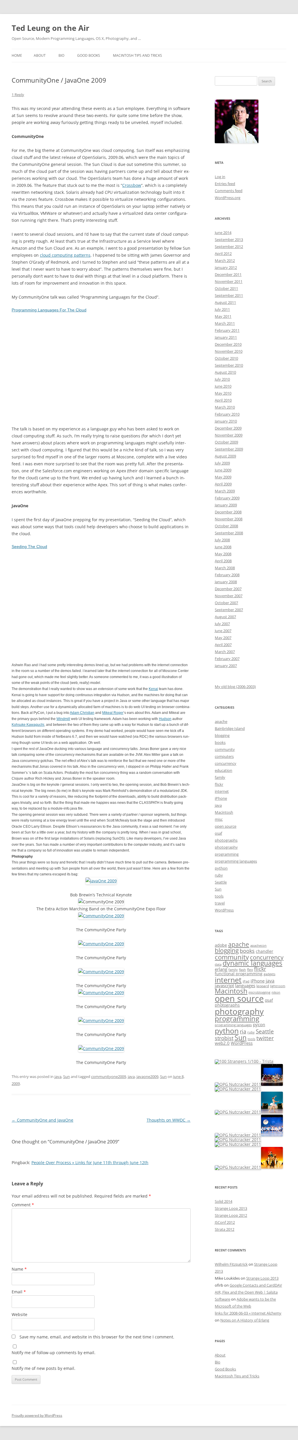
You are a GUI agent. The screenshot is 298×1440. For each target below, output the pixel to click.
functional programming (238, 973)
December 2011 (228, 274)
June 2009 (223, 470)
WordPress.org (227, 197)
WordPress (224, 910)
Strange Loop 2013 (231, 1208)
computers (224, 756)
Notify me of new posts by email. (43, 1368)
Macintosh (224, 812)
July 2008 (222, 539)
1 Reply (18, 94)
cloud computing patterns (65, 255)
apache (221, 721)
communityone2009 (108, 1076)
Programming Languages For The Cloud (49, 310)
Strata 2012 (224, 1229)
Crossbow (131, 185)
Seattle (221, 882)
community (225, 749)
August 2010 (225, 372)
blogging (222, 735)
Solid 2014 (223, 1201)
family (220, 777)
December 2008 (228, 512)
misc (219, 819)
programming (227, 854)
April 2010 (223, 400)
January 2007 (226, 665)
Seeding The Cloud (29, 546)
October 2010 (226, 358)
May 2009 (223, 477)
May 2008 (223, 553)
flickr (219, 784)
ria (243, 1031)
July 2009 (222, 463)
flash (242, 970)
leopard (262, 985)
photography (226, 847)
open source (225, 826)
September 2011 (229, 295)
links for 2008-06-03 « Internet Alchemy (248, 1313)
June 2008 (223, 546)
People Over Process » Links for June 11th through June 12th (89, 1162)
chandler (264, 951)
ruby (219, 875)
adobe (221, 945)
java (57, 1076)
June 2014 (223, 232)
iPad (246, 981)
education (223, 770)
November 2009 (228, 435)
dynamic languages (252, 963)
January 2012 (226, 267)
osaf (218, 833)
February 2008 (227, 574)
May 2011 (223, 316)
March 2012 (225, 260)
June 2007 (223, 630)
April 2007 (223, 644)
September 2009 (229, 449)
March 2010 (225, 407)
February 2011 (227, 330)
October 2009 (226, 442)
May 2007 (223, 637)
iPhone (221, 798)
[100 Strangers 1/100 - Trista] (244, 1061)
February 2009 (227, 498)
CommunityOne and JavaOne (42, 1120)
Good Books (88, 55)
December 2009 (228, 428)
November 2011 (228, 281)
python (221, 868)
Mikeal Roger (112, 713)
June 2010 (223, 386)
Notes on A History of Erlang (244, 1320)
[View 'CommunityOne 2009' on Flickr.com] (101, 915)
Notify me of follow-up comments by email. (53, 1352)
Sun (66, 1076)
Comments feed (228, 190)
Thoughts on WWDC (169, 1120)
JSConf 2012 (225, 1222)
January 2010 (226, 421)
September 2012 (229, 246)
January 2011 (226, 337)
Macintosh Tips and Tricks (137, 55)
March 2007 (225, 651)
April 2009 (223, 484)
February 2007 (227, 658)
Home (17, 55)
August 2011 (225, 302)
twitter (265, 1038)
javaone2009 (147, 1076)
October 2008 (226, 526)
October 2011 (226, 288)
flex (250, 969)
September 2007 (229, 609)
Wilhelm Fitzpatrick (231, 1264)
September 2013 (229, 239)
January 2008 (226, 581)
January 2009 (226, 505)
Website (19, 1314)
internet (222, 791)
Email (19, 1291)
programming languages (236, 861)
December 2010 (228, 344)
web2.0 (222, 1043)
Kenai (153, 689)
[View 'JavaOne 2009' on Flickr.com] (101, 881)
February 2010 (227, 414)
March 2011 (225, 323)
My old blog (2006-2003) (235, 686)
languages (245, 985)
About (40, 55)
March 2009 (225, 491)
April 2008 (223, 560)
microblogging (259, 992)
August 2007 (225, 616)
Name (19, 1269)
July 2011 (222, 309)
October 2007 (226, 602)
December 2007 (228, 588)
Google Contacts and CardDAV (256, 1285)
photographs (226, 840)
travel (220, 903)
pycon (259, 1025)
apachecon (258, 946)
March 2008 (225, 567)
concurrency (225, 763)
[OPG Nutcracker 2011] (238, 1084)
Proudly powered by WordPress (37, 1415)
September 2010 (229, 365)
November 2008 (228, 519)
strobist (224, 1038)
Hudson (165, 719)
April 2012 (223, 253)
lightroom (277, 986)
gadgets (269, 974)
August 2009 (225, 456)
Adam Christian (82, 713)
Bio (61, 55)
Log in (220, 176)
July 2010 (222, 379)
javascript (224, 986)
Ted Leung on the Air (50, 28)
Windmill (63, 719)
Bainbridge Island (230, 728)
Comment (23, 1204)
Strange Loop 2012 (231, 1215)
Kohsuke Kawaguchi (28, 725)
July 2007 (222, 623)
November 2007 (228, 595)
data (218, 964)
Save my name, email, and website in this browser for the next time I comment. (96, 1337)
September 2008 (229, 532)
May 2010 (223, 393)
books (220, 742)
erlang (221, 969)
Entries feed (225, 183)
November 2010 (228, 351)
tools (219, 896)
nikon (276, 992)
